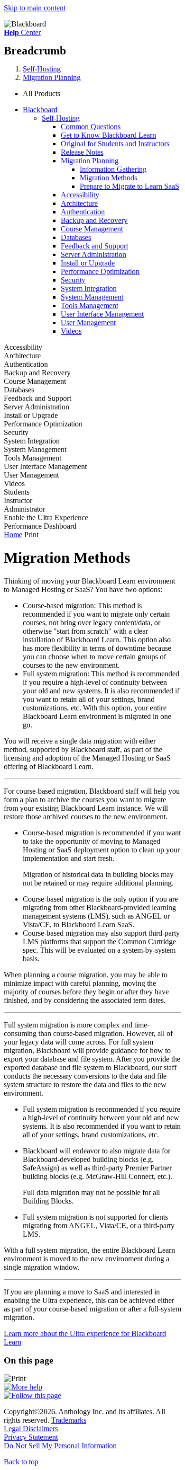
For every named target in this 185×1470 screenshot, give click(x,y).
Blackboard (40, 110)
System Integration (89, 288)
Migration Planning (52, 77)
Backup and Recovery (94, 220)
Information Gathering (113, 169)
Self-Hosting (42, 69)
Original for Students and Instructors (115, 144)
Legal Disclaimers (31, 1429)
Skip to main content (34, 8)
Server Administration (93, 254)
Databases (76, 237)
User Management (88, 323)
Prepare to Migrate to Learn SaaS (129, 186)
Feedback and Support (94, 246)
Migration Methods (108, 178)
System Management (92, 297)
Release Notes (82, 152)
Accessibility (80, 195)
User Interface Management (102, 314)
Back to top (21, 1462)
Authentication (83, 212)
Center (22, 32)
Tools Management (89, 305)
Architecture (79, 203)
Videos (71, 331)
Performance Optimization (100, 271)
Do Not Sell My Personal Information (60, 1446)
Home (13, 535)
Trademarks (68, 1420)
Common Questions (90, 127)
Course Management (92, 229)
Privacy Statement (31, 1437)
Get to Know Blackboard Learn (108, 135)
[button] (102, 93)
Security (73, 280)
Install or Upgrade (88, 263)
